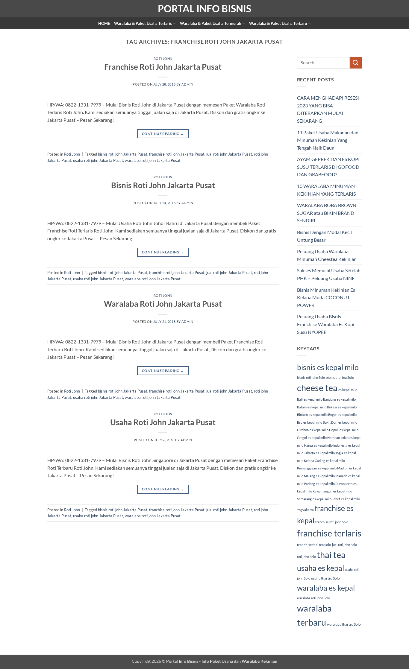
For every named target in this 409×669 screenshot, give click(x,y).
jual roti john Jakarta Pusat (229, 154)
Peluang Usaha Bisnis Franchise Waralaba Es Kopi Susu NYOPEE (325, 324)
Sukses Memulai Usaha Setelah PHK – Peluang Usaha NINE (328, 274)
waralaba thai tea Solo (344, 624)
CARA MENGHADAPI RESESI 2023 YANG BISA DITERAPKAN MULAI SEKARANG (328, 109)
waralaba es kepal (326, 587)
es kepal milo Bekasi (322, 407)
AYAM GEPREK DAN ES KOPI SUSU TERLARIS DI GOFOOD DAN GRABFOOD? (328, 166)
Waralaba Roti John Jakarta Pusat (163, 303)
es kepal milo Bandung (320, 399)
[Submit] (356, 63)
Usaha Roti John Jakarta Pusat (163, 422)
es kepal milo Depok (324, 430)
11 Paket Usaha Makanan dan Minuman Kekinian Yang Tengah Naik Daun (327, 140)
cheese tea (317, 387)
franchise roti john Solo (331, 522)
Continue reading (163, 133)
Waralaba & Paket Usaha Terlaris (143, 23)
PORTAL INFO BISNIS (204, 8)
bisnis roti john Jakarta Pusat (122, 154)
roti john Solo (306, 557)
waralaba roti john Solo (313, 598)
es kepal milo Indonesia (330, 445)
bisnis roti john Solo (311, 377)
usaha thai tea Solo (325, 578)
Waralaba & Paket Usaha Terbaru (278, 23)
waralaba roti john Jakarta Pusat (153, 160)
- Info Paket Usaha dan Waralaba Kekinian (237, 661)
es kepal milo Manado (331, 476)
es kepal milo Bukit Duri (320, 422)
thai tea (331, 554)
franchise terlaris (329, 533)
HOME (104, 23)
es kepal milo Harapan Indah (328, 438)
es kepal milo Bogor (323, 414)
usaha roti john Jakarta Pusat (98, 160)
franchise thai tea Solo (314, 544)
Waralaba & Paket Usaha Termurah (210, 23)
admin (187, 84)
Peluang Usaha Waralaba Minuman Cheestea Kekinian (327, 255)
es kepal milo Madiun (333, 468)
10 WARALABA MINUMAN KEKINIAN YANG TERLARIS (326, 190)
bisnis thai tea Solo (340, 377)
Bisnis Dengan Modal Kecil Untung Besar (324, 236)
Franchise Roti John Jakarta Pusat (163, 66)
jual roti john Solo (344, 545)
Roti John (163, 58)
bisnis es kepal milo (328, 367)
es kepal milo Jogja (329, 453)
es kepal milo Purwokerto (334, 484)
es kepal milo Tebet (326, 499)
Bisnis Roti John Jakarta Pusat (163, 185)
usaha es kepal (320, 567)
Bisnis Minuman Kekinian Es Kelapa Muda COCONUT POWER (326, 297)
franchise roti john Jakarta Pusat (177, 154)
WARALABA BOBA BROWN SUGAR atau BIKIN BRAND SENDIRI (326, 212)
